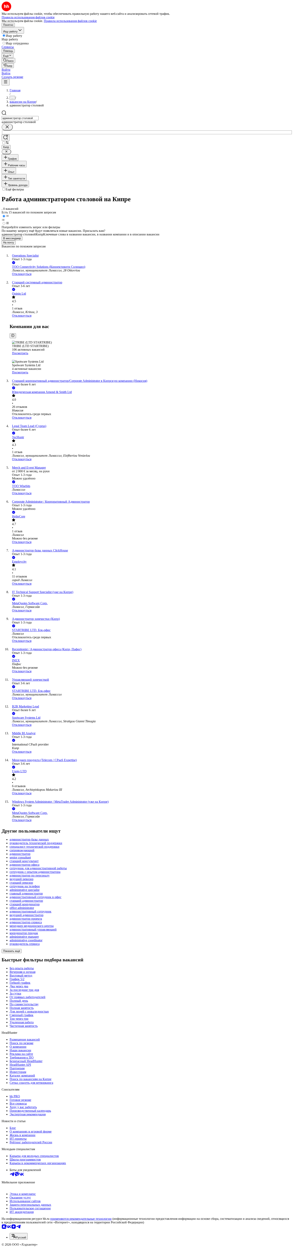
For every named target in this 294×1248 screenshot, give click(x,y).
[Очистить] (7, 127)
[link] (8, 60)
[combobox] (20, 118)
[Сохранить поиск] (6, 137)
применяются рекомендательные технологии (81, 1218)
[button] (6, 69)
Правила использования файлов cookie (70, 21)
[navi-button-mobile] (6, 82)
